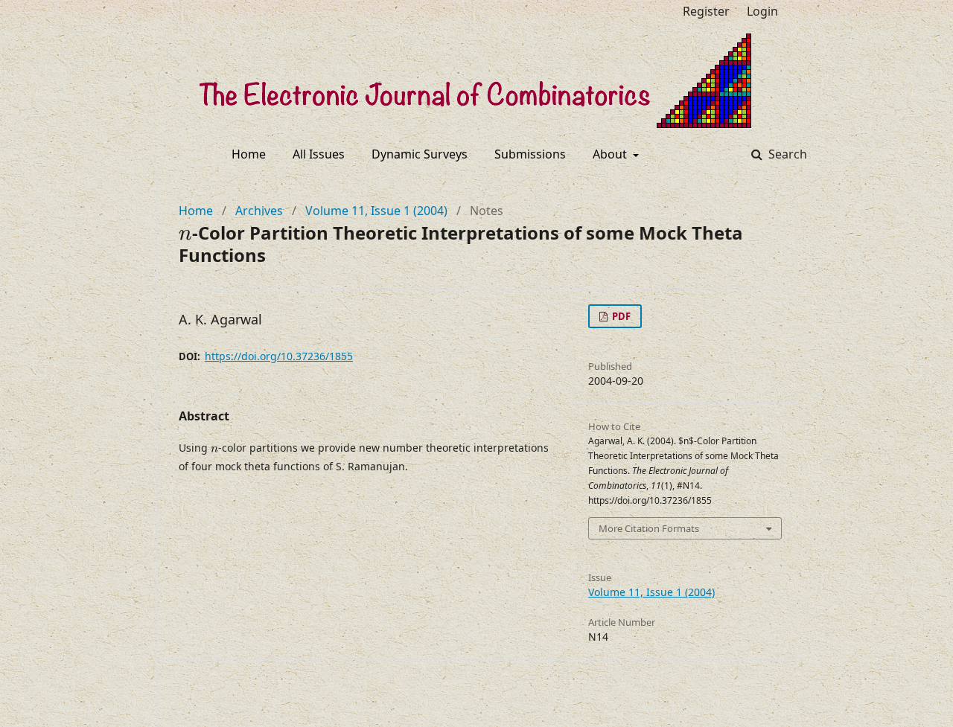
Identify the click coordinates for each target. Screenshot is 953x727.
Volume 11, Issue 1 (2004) (376, 210)
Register (706, 11)
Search (786, 154)
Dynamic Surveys (420, 154)
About (611, 154)
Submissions (530, 154)
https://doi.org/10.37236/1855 (279, 356)
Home (249, 154)
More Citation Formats (649, 528)
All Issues (319, 154)
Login (762, 11)
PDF (620, 316)
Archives (259, 210)
